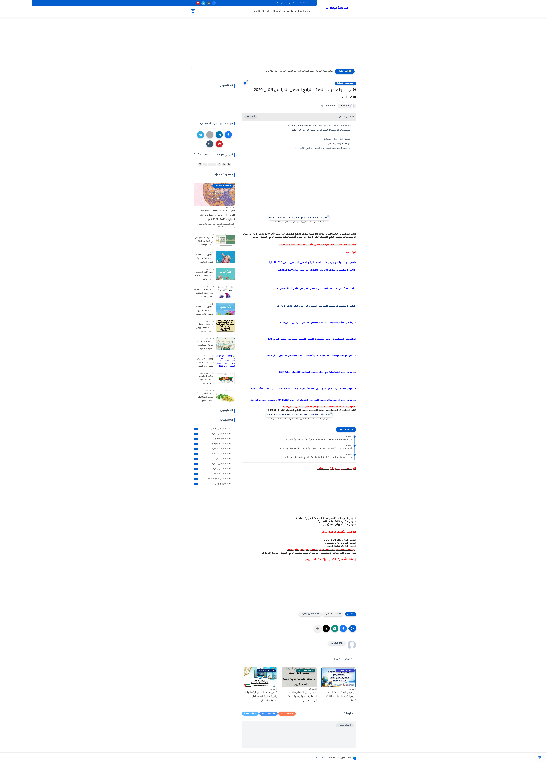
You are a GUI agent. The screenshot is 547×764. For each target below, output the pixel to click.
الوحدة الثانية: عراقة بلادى (339, 144)
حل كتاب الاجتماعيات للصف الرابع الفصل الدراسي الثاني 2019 (323, 148)
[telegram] (203, 3)
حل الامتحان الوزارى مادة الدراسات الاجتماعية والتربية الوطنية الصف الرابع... (316, 440)
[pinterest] (198, 3)
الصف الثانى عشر (214, 459)
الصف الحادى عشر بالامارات (214, 479)
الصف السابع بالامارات (214, 434)
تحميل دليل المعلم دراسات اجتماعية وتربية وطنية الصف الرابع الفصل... (302, 696)
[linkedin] (219, 134)
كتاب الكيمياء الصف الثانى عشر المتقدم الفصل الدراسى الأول (204, 294)
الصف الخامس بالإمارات (214, 444)
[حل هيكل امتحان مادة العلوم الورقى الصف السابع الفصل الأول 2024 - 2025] (225, 326)
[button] (343, 628)
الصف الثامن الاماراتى (214, 439)
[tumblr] (209, 3)
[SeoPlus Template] (354, 758)
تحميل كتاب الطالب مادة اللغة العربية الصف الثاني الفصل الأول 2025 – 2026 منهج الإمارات (204, 311)
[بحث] (193, 11)
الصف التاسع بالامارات (214, 449)
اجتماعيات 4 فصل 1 (345, 83)
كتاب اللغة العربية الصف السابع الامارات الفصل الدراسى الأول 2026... (299, 71)
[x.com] (193, 3)
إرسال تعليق (345, 725)
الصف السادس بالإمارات (214, 429)
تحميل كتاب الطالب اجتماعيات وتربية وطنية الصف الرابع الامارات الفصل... (261, 696)
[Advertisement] (273, 45)
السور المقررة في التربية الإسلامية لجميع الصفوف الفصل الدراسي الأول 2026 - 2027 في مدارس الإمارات (204, 346)
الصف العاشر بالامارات (214, 464)
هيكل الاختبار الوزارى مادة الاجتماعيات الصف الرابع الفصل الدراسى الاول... (316, 457)
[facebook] (214, 3)
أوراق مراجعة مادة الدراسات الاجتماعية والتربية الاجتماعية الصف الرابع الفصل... (314, 449)
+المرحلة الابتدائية (304, 11)
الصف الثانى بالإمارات (214, 474)
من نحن (280, 3)
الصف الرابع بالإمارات (310, 614)
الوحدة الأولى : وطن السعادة (337, 139)
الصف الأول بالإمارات (214, 484)
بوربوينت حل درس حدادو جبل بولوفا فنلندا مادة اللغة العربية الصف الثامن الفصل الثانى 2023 (204, 363)
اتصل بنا (290, 3)
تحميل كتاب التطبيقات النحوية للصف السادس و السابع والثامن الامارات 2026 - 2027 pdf (216, 215)
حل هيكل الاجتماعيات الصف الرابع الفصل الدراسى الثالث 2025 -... (341, 696)
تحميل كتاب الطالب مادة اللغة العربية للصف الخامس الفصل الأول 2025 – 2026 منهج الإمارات (204, 259)
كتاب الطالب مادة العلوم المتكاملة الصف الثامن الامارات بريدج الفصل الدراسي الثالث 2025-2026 (205, 398)
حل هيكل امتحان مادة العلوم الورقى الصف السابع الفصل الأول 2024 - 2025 (204, 328)
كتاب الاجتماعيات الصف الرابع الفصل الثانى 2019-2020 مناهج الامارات (319, 126)
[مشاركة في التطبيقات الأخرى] (317, 628)
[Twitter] (209, 134)
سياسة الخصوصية (305, 3)
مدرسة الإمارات (337, 8)
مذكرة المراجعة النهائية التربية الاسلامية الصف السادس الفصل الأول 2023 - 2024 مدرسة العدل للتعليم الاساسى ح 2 (204, 380)
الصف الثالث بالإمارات (214, 469)
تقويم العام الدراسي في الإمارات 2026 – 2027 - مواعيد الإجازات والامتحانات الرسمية (204, 242)
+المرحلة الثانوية (262, 11)
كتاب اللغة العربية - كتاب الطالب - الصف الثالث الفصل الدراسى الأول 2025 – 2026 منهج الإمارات (204, 276)
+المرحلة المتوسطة (283, 11)
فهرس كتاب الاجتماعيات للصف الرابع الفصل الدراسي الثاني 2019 (321, 130)
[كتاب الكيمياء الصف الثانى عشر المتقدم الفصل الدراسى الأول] (225, 292)
